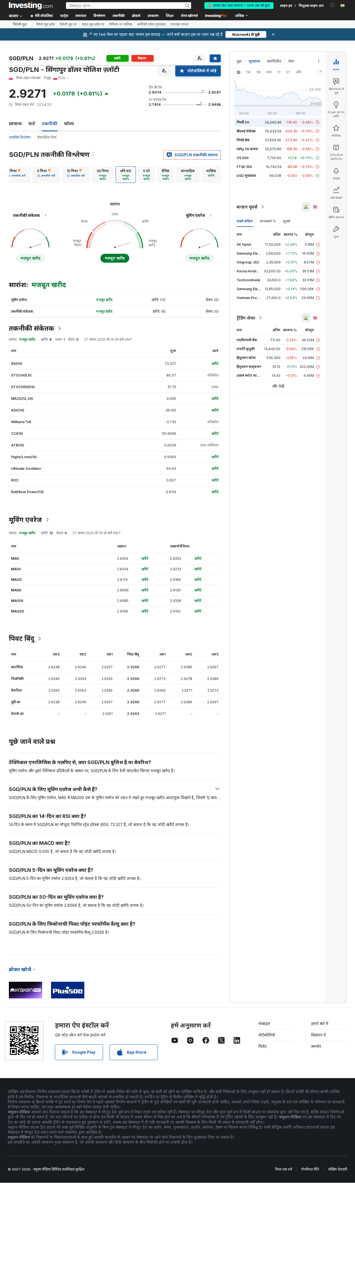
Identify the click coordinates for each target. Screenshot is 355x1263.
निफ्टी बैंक (243, 140)
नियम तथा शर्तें (283, 1169)
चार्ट (31, 123)
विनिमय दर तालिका (120, 24)
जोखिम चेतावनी (337, 1169)
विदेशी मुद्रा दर (68, 24)
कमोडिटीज (274, 61)
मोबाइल (264, 1023)
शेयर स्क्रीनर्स (189, 15)
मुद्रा (239, 61)
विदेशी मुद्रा (20, 24)
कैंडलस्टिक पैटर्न (46, 137)
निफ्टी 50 (243, 122)
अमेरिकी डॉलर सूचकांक (151, 24)
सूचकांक (254, 61)
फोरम (69, 123)
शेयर (291, 61)
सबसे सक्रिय (245, 221)
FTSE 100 (244, 167)
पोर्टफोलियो (266, 1035)
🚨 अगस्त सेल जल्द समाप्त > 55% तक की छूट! (239, 5)
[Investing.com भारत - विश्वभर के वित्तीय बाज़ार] (31, 5)
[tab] (16, 174)
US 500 (242, 158)
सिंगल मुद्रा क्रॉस (45, 24)
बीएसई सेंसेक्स (246, 131)
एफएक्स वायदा (179, 24)
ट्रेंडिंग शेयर (246, 318)
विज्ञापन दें (318, 1035)
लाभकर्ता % (268, 221)
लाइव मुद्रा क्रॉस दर (93, 24)
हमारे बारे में (319, 1023)
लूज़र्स (286, 221)
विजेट (262, 1046)
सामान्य (15, 123)
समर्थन (316, 1046)
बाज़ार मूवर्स (247, 207)
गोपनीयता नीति (310, 1169)
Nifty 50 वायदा (247, 149)
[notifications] (332, 5)
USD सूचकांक (246, 176)
